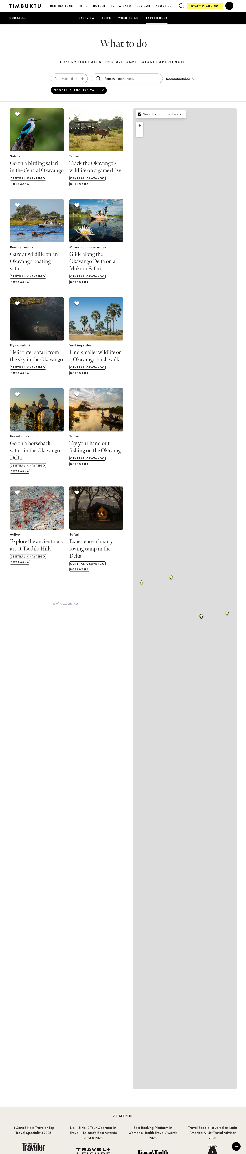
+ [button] (139, 125)
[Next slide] (236, 1146)
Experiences (157, 18)
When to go (128, 18)
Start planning (205, 6)
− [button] (139, 133)
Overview (87, 18)
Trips (106, 18)
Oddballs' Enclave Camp (18, 18)
